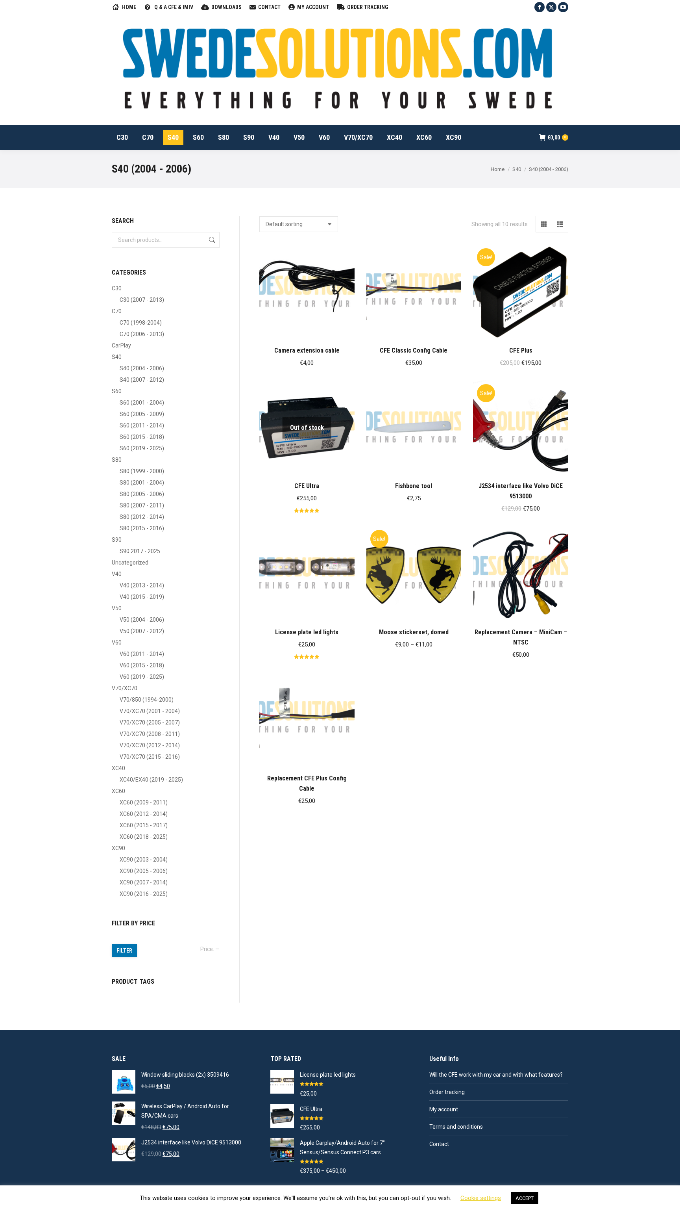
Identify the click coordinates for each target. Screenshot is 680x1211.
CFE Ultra (306, 486)
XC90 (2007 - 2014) (144, 882)
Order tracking (447, 1092)
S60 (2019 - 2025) (142, 448)
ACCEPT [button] (525, 1198)
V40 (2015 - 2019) (142, 597)
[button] (344, 329)
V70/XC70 (124, 688)
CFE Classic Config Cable (413, 350)
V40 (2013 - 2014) (142, 585)
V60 (117, 642)
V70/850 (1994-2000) (147, 700)
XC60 (118, 791)
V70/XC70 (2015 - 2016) (150, 757)
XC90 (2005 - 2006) (144, 871)
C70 (117, 311)
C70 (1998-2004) (141, 322)
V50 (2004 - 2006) (142, 620)
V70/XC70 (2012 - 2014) (150, 745)
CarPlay (121, 345)
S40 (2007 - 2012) (142, 380)
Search (211, 240)
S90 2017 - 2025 (140, 551)
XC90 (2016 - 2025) (144, 894)
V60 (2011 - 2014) (142, 654)
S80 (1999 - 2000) (142, 471)
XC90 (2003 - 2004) (144, 859)
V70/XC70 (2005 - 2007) (150, 722)
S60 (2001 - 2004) (142, 402)
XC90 (118, 848)
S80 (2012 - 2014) (142, 517)
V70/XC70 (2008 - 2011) (150, 734)
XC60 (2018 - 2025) (144, 837)
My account (443, 1109)
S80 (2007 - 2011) (142, 505)
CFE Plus (520, 350)
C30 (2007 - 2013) (142, 300)
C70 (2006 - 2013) (142, 334)
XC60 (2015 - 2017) (144, 825)
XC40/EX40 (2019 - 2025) (151, 779)
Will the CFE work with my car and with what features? (496, 1075)
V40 (117, 574)
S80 (117, 460)
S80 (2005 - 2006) (142, 494)
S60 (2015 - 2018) (142, 437)
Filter (124, 950)
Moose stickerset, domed (414, 632)
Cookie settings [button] (480, 1198)
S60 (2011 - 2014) (142, 425)
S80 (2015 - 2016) (142, 528)
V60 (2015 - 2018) (142, 665)
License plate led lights (306, 632)
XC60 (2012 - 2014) (144, 814)
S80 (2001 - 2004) (142, 482)
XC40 (118, 768)
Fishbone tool (413, 486)
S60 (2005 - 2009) (142, 414)
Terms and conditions (456, 1127)
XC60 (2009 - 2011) (144, 802)
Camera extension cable (307, 350)
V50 (117, 608)
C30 (117, 288)
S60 (117, 391)
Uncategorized (130, 562)
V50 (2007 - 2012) (142, 631)
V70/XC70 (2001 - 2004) (150, 711)
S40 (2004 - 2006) (142, 368)
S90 (117, 540)
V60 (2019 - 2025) (142, 677)
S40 (117, 357)
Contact (439, 1144)
